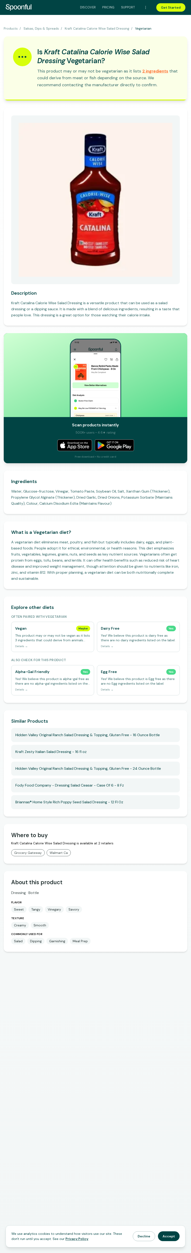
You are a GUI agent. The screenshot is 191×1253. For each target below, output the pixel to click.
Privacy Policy (76, 1239)
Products (11, 28)
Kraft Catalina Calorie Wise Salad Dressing (97, 28)
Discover (88, 7)
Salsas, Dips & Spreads (41, 28)
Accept (169, 1236)
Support (128, 7)
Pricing (108, 7)
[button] (155, 71)
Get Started (171, 7)
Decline (144, 1236)
